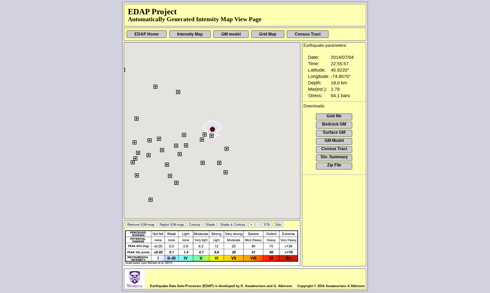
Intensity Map (190, 34)
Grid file (334, 116)
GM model (231, 34)
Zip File (334, 165)
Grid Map (267, 34)
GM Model (334, 140)
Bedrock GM (334, 124)
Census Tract (308, 34)
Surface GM (334, 132)
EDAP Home (146, 34)
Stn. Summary (334, 157)
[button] (212, 128)
